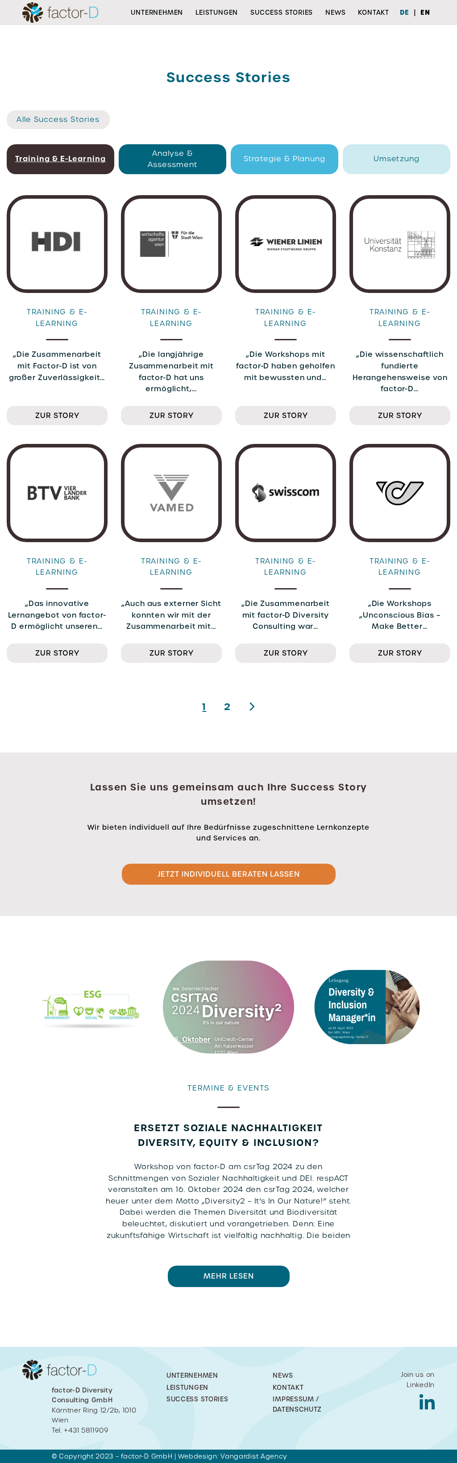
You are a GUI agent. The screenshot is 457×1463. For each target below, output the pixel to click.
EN (425, 12)
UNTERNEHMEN (192, 1375)
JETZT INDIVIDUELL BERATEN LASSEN (229, 874)
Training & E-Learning (60, 158)
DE (404, 12)
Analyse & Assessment (173, 159)
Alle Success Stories (58, 119)
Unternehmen (157, 12)
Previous (43, 1199)
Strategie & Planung (284, 158)
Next (413, 1199)
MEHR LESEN (90, 1314)
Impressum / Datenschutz (297, 1404)
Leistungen (216, 12)
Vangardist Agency (253, 1456)
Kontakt (373, 12)
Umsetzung (397, 158)
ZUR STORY (57, 415)
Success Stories (281, 12)
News (335, 12)
